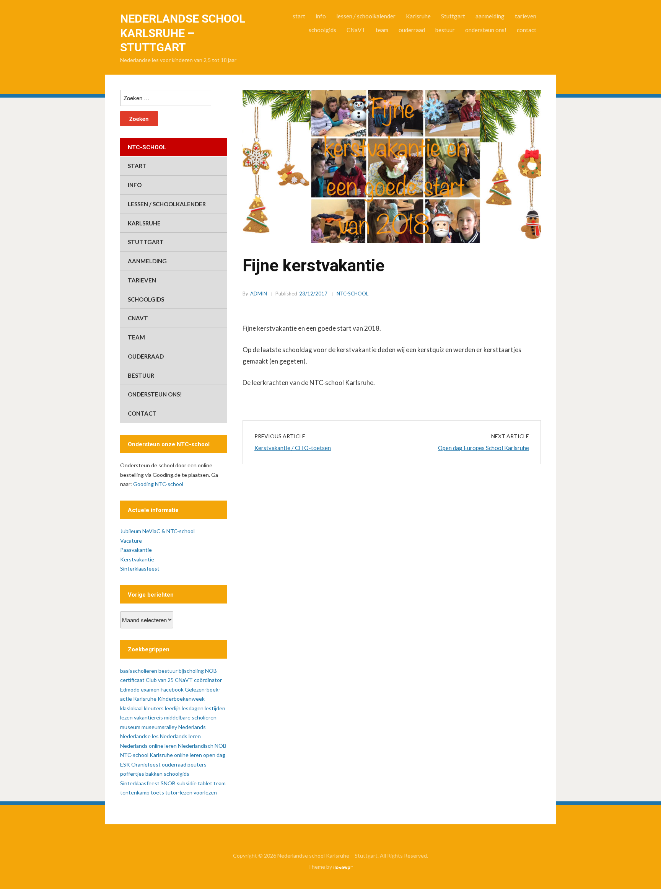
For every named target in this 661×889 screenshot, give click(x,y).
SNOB (168, 783)
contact (526, 29)
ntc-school (352, 293)
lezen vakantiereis (141, 717)
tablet (205, 783)
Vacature (131, 540)
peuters (197, 764)
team (382, 29)
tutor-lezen (178, 792)
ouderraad (412, 29)
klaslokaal (131, 708)
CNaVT (356, 29)
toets (157, 792)
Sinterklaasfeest (140, 568)
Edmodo (130, 689)
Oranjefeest (146, 764)
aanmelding (490, 16)
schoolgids (322, 29)
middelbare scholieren (190, 717)
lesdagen (193, 708)
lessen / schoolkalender (366, 16)
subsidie (187, 783)
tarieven (525, 16)
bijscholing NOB (198, 670)
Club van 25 (160, 680)
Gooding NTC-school (158, 484)
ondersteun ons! (485, 29)
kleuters (154, 708)
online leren (188, 755)
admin (258, 293)
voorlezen (205, 792)
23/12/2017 (313, 293)
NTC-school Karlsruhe (146, 755)
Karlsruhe (418, 16)
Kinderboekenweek (181, 698)
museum (130, 727)
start (299, 16)
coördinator (208, 680)
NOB (220, 745)
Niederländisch (195, 745)
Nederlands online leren (148, 745)
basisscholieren (138, 670)
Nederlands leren (180, 736)
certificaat (132, 680)
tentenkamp (135, 792)
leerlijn (173, 708)
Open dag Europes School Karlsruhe (483, 447)
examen (150, 689)
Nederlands (192, 727)
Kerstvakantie (137, 559)
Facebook (172, 689)
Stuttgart (453, 16)
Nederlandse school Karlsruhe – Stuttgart (182, 33)
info (321, 16)
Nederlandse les (139, 736)
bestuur (445, 29)
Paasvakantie (136, 549)
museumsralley (159, 727)
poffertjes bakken (141, 773)
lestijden (215, 708)
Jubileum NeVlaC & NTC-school (157, 531)
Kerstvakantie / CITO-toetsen (292, 447)
